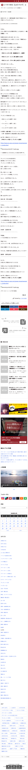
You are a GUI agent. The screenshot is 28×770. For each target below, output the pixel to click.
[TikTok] (16, 1)
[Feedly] (26, 1)
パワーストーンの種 (6, 573)
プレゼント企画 (6, 720)
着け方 (3, 680)
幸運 (23, 736)
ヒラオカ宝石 (23, 298)
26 (21, 526)
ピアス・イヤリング (6, 579)
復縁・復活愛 (5, 632)
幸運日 (2, 627)
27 (25, 526)
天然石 (14, 730)
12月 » (20, 530)
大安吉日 (5, 728)
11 (17, 521)
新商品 (3, 641)
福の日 (17, 743)
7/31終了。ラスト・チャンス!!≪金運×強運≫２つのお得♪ (17, 377)
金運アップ (13, 748)
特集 (3, 674)
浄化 (3, 665)
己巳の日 (5, 736)
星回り (12, 741)
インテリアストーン (6, 558)
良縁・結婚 (4, 686)
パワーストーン (5, 567)
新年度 (13, 738)
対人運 (22, 733)
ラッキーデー (19, 720)
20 (25, 523)
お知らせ (3, 546)
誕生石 (3, 689)
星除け (22, 741)
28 (2, 528)
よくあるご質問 (5, 552)
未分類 (3, 662)
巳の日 (14, 736)
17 (14, 523)
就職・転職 (4, 624)
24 (14, 526)
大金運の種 (22, 728)
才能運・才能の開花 (6, 638)
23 (10, 526)
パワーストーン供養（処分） (8, 576)
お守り (3, 543)
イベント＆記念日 (6, 555)
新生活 (3, 647)
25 (17, 526)
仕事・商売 (4, 591)
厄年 (4, 725)
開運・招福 (4, 695)
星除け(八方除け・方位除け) (8, 656)
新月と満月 (4, 644)
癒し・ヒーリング (6, 677)
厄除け (3, 603)
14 (2, 523)
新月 (22, 738)
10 (14, 521)
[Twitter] (22, 1)
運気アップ (19, 746)
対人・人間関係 (5, 621)
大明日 (13, 728)
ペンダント (4, 585)
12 (21, 521)
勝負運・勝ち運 (5, 597)
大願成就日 (5, 730)
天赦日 (22, 730)
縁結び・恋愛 (5, 683)
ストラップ (4, 564)
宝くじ (3, 615)
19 (21, 523)
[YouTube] (18, 1)
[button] (3, 478)
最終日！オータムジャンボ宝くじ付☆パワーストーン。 (17, 347)
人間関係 (14, 723)
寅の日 (13, 733)
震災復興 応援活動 (6, 698)
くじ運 (13, 707)
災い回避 (4, 671)
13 (25, 521)
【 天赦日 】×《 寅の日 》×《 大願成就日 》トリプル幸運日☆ (17, 367)
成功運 (3, 635)
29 (6, 528)
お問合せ (3, 540)
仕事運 (23, 723)
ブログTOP (4, 11)
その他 (3, 549)
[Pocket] (14, 309)
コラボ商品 (4, 561)
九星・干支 (4, 588)
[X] (5, 307)
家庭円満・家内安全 (6, 618)
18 (17, 523)
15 (6, 523)
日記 (3, 653)
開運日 (4, 751)
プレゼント (19, 718)
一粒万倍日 (5, 723)
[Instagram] (14, 1)
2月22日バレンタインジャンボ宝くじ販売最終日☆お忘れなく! (17, 388)
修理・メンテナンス (6, 594)
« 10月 (7, 530)
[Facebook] (20, 1)
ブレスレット (5, 582)
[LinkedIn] (5, 309)
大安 (22, 725)
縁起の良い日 (6, 746)
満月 (10, 743)
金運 (10, 11)
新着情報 (4, 650)
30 (10, 528)
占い (3, 600)
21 (2, 526)
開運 (23, 748)
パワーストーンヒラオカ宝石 (9, 715)
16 (10, 523)
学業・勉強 (4, 612)
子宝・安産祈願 (5, 609)
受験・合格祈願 (5, 606)
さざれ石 (22, 707)
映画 (2, 659)
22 (6, 526)
